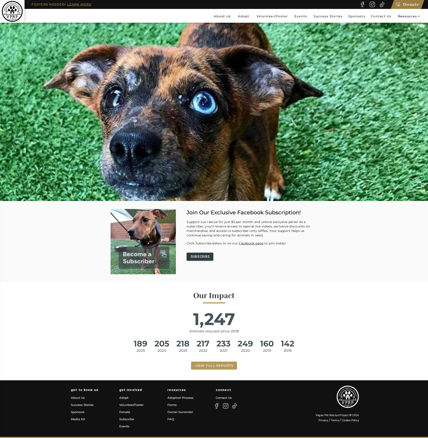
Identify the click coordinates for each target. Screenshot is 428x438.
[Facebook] (362, 4)
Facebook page (251, 243)
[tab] (222, 16)
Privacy (324, 420)
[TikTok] (382, 4)
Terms (335, 420)
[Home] (12, 11)
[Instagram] (372, 4)
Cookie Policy (350, 420)
